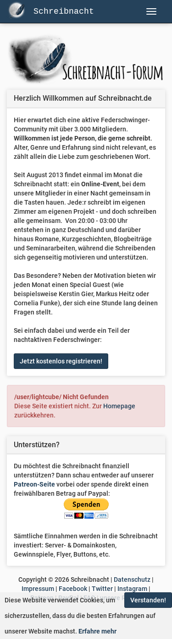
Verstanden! (148, 600)
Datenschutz (132, 579)
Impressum (38, 588)
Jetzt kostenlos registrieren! (61, 361)
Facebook (73, 588)
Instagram (132, 588)
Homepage (119, 406)
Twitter (102, 588)
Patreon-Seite (34, 484)
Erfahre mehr (97, 631)
